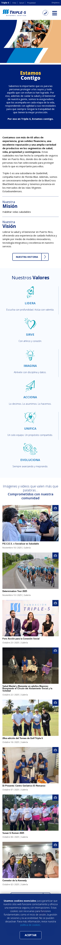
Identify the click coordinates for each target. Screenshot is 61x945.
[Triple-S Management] (14, 13)
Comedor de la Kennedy (14, 880)
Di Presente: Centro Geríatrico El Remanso (23, 785)
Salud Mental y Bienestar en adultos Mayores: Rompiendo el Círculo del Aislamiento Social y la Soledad (27, 688)
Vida (14, 2)
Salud (21, 2)
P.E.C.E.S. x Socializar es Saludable (20, 543)
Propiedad (31, 2)
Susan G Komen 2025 (13, 833)
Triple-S (5, 2)
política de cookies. (30, 924)
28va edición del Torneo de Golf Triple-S (22, 738)
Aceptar (30, 935)
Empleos (55, 2)
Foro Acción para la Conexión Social (21, 638)
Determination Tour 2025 (14, 591)
